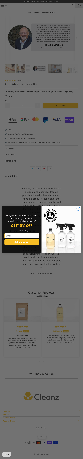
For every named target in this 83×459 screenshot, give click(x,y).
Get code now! (21, 242)
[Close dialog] (78, 209)
